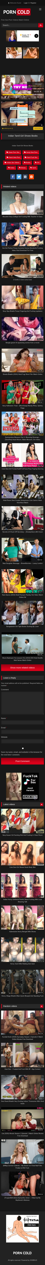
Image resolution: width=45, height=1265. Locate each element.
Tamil (34, 168)
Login (26, 3)
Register (33, 3)
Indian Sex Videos (13, 162)
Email (4, 728)
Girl (38, 162)
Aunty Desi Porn (31, 152)
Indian (12, 168)
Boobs (28, 162)
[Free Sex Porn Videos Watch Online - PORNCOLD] (18, 12)
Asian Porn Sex (14, 152)
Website (4, 737)
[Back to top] (38, 1258)
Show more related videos (22, 667)
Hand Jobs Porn (14, 157)
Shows (23, 168)
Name (4, 718)
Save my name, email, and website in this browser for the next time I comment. (21, 753)
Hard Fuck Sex (32, 157)
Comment (5, 690)
